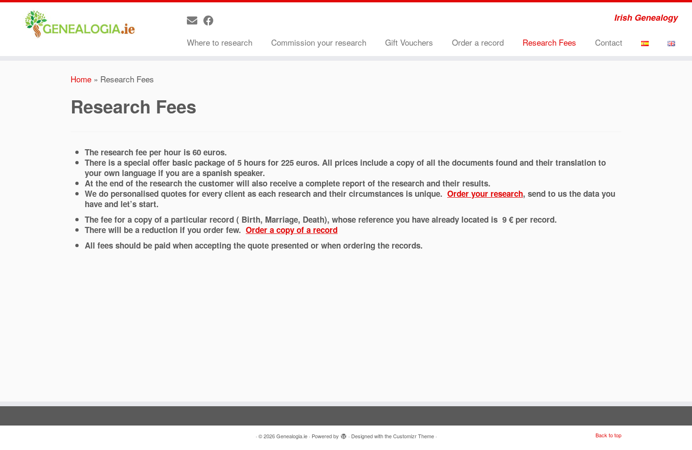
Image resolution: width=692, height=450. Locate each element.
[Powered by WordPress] (343, 434)
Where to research (219, 42)
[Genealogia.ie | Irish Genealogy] (80, 25)
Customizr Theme (413, 436)
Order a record (478, 42)
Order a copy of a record (292, 229)
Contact (608, 42)
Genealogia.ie (291, 436)
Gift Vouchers (409, 42)
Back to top (608, 435)
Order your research (485, 193)
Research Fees (549, 42)
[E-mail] (195, 20)
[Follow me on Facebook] (211, 20)
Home (81, 79)
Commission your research (318, 42)
